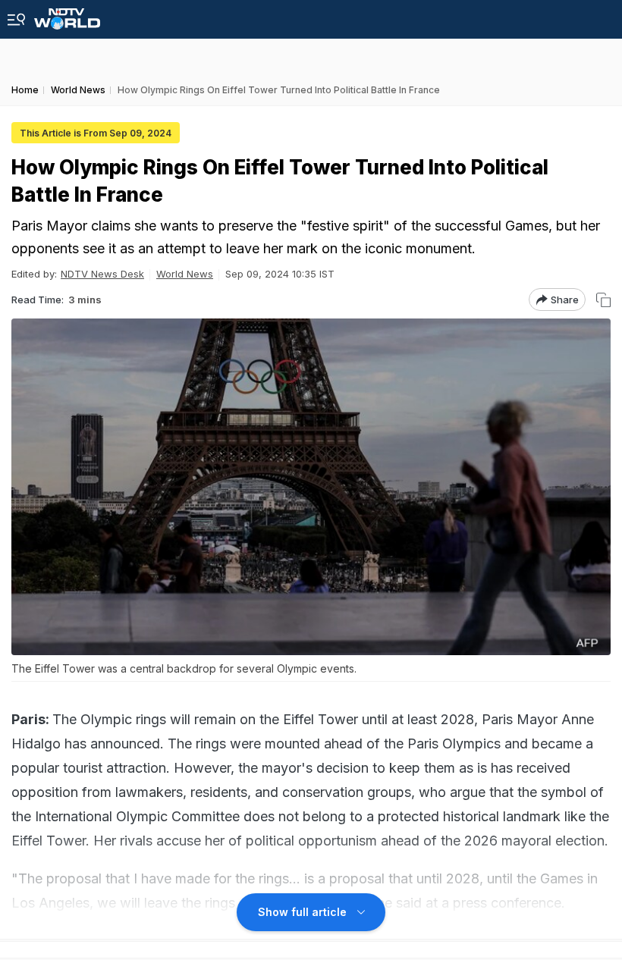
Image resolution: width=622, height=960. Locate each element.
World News (184, 274)
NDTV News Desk (102, 274)
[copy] (603, 300)
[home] (67, 15)
